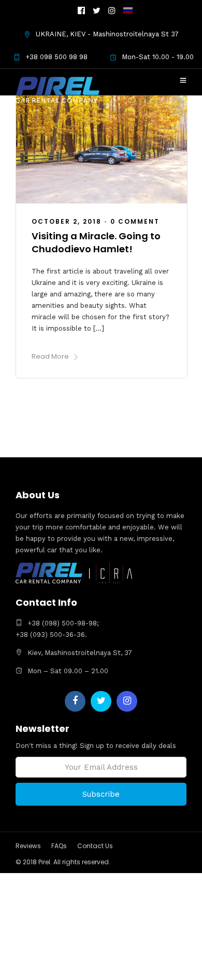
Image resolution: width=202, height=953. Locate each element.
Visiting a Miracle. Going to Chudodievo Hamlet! (96, 242)
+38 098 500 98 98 (56, 57)
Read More (50, 356)
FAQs (59, 845)
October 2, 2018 (67, 221)
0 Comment (135, 221)
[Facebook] (75, 701)
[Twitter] (101, 701)
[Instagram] (112, 11)
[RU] (128, 11)
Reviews (28, 845)
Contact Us (95, 845)
